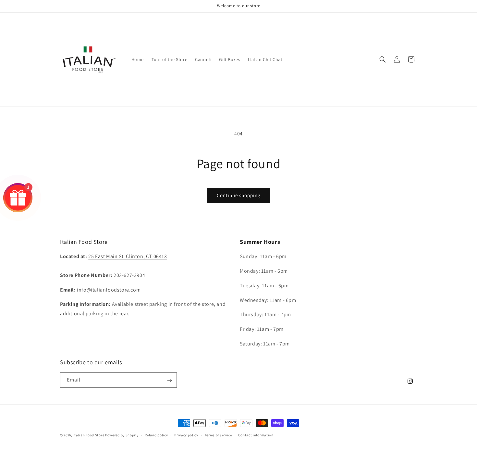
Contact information (255, 434)
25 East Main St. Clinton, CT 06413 (127, 256)
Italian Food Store (88, 435)
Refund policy (156, 434)
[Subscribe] (169, 380)
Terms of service (218, 434)
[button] (382, 59)
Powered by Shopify (122, 435)
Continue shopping (239, 195)
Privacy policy (186, 434)
